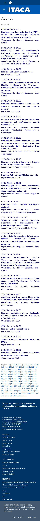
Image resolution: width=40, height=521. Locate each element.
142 (24, 395)
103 (11, 386)
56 (36, 374)
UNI (3, 496)
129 (7, 393)
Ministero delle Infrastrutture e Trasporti (15, 485)
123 (19, 391)
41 (22, 372)
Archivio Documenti (8, 437)
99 (32, 384)
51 (19, 374)
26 (9, 369)
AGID (4, 491)
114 (19, 388)
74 (22, 379)
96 (22, 384)
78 (36, 379)
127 (36, 391)
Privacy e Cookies (8, 454)
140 (15, 395)
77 (32, 379)
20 (27, 367)
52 (22, 374)
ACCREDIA (6, 493)
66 (32, 376)
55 (32, 374)
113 (15, 388)
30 (22, 369)
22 (33, 367)
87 (29, 381)
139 (11, 395)
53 (26, 374)
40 (19, 372)
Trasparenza (6, 449)
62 (19, 376)
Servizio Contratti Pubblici (10, 462)
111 (6, 388)
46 (2, 374)
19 (23, 367)
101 (2, 386)
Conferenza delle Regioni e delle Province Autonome (19, 482)
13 (3, 367)
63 (22, 376)
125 (28, 391)
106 (24, 386)
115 (23, 388)
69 (6, 379)
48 (9, 374)
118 (35, 388)
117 (31, 388)
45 (36, 372)
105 (19, 386)
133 (24, 393)
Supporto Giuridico (8, 474)
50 (16, 374)
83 (16, 381)
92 (9, 384)
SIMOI (4, 465)
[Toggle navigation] (3, 9)
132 (19, 393)
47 (6, 374)
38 (12, 372)
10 (31, 365)
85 (22, 381)
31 (26, 369)
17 (17, 367)
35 (2, 372)
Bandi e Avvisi (7, 443)
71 (12, 379)
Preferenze (18, 517)
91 (6, 384)
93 (12, 384)
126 (32, 391)
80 (6, 381)
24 (2, 369)
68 (2, 379)
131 (15, 393)
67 (36, 376)
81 (9, 381)
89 (36, 381)
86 (26, 381)
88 (32, 381)
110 (2, 388)
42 (26, 372)
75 (26, 379)
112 (11, 388)
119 (2, 391)
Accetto (32, 517)
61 (16, 376)
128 (2, 393)
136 (36, 393)
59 (9, 376)
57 (2, 376)
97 (26, 384)
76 (29, 379)
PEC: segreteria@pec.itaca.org (12, 429)
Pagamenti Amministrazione (11, 452)
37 (9, 372)
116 (27, 388)
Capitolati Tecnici (7, 471)
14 (7, 367)
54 (29, 374)
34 (36, 369)
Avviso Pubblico (7, 499)
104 (15, 386)
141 (19, 395)
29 (19, 369)
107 (28, 386)
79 (2, 381)
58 (6, 376)
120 (6, 391)
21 (30, 367)
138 (7, 395)
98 (29, 384)
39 (16, 372)
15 (10, 367)
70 (9, 379)
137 (2, 395)
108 (32, 386)
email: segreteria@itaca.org (11, 426)
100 (36, 384)
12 (38, 365)
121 (11, 391)
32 (29, 369)
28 (16, 369)
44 (32, 372)
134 (28, 393)
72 (16, 379)
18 (20, 367)
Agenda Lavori (7, 440)
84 (19, 381)
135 (32, 393)
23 (37, 367)
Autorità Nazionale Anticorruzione (13, 488)
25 (6, 369)
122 (15, 391)
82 (12, 381)
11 (35, 365)
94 (16, 384)
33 (32, 369)
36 (6, 372)
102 (7, 386)
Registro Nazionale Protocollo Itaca (13, 468)
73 (19, 379)
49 (12, 374)
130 (11, 393)
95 (19, 384)
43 (29, 372)
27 (12, 369)
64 (26, 376)
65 (29, 376)
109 (36, 386)
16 (13, 367)
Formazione (6, 446)
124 (24, 391)
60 (12, 376)
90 (2, 384)
